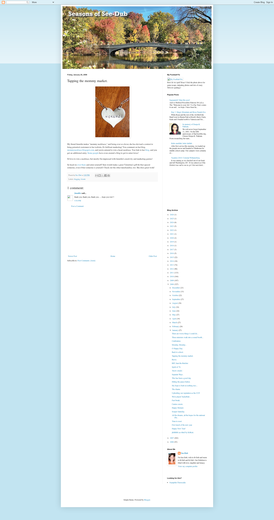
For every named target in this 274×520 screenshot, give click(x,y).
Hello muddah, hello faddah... (182, 143)
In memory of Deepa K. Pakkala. (191, 125)
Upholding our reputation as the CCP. (186, 393)
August (175, 303)
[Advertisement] (112, 231)
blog (147, 149)
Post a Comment (77, 206)
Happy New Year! (179, 428)
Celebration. (176, 341)
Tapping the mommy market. (182, 356)
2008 (172, 284)
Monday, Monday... (179, 344)
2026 (172, 214)
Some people (93, 152)
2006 (172, 442)
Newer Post (72, 256)
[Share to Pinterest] (108, 175)
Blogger (147, 499)
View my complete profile (187, 466)
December (176, 287)
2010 (172, 276)
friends (83, 179)
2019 (172, 241)
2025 (172, 218)
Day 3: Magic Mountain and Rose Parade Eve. (188, 112)
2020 (172, 238)
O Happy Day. (177, 348)
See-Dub (184, 453)
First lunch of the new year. (182, 425)
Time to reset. (177, 421)
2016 (172, 253)
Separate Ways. (177, 374)
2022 (172, 230)
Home (113, 256)
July (174, 307)
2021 (172, 234)
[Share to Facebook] (105, 175)
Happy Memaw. (178, 407)
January (175, 330)
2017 (172, 249)
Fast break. (176, 400)
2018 (172, 245)
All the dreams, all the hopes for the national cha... (188, 416)
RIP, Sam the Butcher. (180, 363)
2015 (172, 257)
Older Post (153, 256)
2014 (172, 261)
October (175, 295)
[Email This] (96, 175)
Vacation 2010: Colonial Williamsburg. (185, 157)
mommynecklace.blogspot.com (80, 149)
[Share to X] (102, 175)
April (174, 318)
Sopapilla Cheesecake (178, 482)
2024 (172, 222)
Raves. (174, 359)
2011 (172, 272)
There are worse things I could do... (185, 333)
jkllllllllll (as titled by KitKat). (183, 432)
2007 (172, 438)
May (174, 314)
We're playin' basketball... (181, 396)
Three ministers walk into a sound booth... (187, 337)
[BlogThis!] (99, 175)
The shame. (176, 389)
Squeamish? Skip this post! (180, 100)
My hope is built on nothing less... (185, 385)
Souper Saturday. (178, 411)
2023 (172, 226)
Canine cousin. (177, 404)
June (174, 310)
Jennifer (77, 193)
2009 (172, 280)
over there (81, 164)
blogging (77, 179)
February (175, 326)
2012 (172, 268)
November (176, 291)
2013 (172, 264)
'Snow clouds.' (177, 370)
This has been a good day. (181, 378)
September (176, 299)
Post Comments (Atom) (86, 260)
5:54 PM (77, 200)
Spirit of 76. (176, 367)
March (175, 322)
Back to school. (177, 352)
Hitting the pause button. (181, 381)
